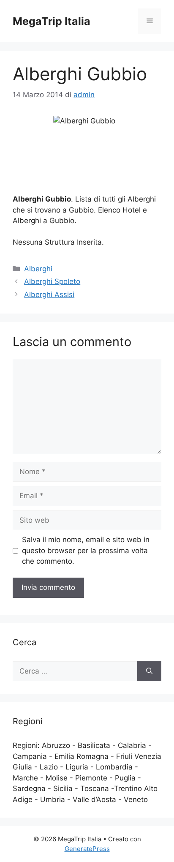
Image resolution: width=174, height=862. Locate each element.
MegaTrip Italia (51, 21)
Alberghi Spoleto (52, 281)
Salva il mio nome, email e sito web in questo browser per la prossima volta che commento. (86, 550)
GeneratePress (87, 849)
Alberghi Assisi (49, 294)
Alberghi (38, 269)
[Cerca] (149, 671)
